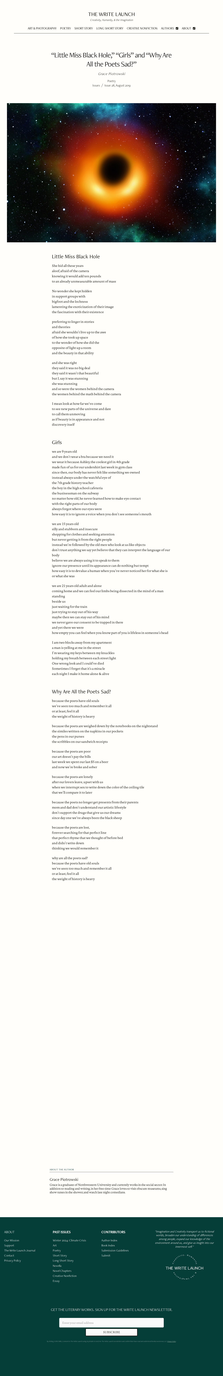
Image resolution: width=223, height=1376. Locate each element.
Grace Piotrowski (64, 1179)
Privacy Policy (171, 1341)
